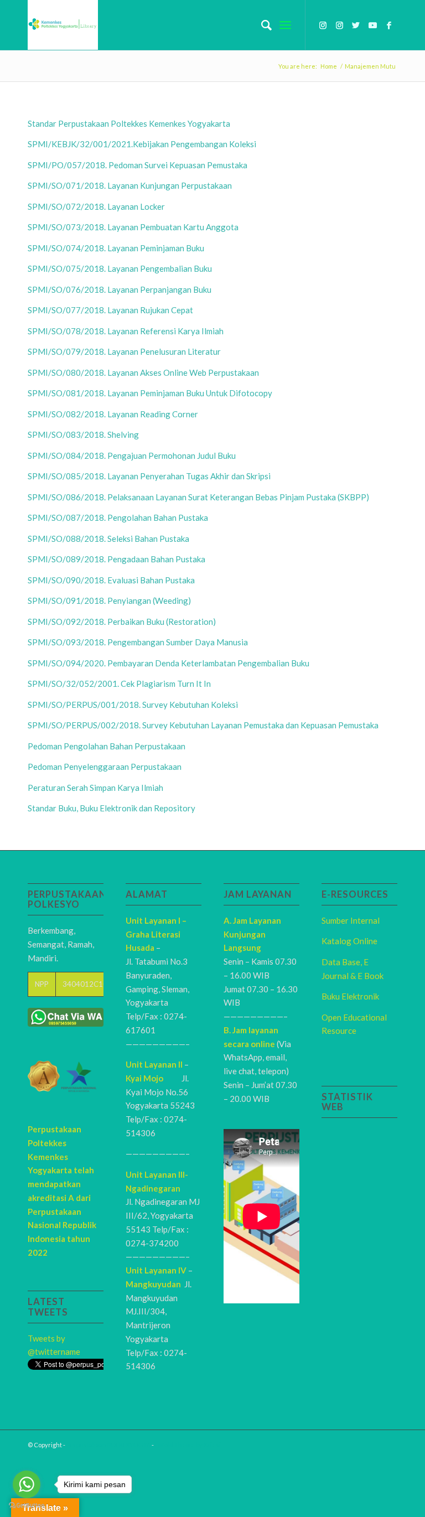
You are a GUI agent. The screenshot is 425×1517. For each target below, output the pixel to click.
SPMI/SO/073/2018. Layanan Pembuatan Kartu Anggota (133, 227)
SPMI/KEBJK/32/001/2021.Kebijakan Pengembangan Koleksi (142, 144)
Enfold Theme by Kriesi (188, 1444)
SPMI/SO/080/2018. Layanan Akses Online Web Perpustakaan (143, 372)
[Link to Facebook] (389, 25)
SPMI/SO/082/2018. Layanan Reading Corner (113, 414)
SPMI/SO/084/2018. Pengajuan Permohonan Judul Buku (132, 455)
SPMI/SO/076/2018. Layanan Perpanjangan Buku (119, 289)
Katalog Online (349, 941)
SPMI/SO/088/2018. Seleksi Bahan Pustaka (108, 538)
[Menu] (285, 25)
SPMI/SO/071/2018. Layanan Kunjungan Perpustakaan (130, 185)
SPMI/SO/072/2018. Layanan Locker (96, 206)
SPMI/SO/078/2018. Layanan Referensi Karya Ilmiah (126, 331)
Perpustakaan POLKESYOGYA (108, 1444)
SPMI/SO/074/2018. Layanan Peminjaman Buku (116, 248)
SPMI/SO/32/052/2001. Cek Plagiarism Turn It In (119, 683)
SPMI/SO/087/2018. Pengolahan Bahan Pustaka (118, 517)
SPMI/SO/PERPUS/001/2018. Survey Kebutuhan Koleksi (133, 705)
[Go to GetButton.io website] (26, 1505)
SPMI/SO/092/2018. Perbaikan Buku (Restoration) (122, 622)
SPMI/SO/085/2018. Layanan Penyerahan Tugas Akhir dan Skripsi (149, 476)
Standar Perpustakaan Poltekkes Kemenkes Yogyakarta (129, 123)
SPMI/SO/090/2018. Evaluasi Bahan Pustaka (111, 580)
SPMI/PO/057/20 (61, 165)
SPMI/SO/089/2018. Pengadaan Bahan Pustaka (116, 559)
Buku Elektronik (350, 996)
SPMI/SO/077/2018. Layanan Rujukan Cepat (110, 310)
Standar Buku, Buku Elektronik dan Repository (111, 808)
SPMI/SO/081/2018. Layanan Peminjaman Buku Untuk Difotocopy (150, 393)
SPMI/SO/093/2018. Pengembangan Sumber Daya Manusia (138, 642)
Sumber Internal (351, 920)
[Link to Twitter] (356, 25)
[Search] (261, 25)
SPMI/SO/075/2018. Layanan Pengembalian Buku (120, 268)
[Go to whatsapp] (26, 1484)
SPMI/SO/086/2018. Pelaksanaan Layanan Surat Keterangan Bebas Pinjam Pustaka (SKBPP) (198, 497)
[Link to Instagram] (322, 25)
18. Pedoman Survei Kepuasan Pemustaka (171, 165)
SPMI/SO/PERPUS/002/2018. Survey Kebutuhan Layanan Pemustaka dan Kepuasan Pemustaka (203, 725)
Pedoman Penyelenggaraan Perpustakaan (105, 767)
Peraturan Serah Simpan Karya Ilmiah (95, 788)
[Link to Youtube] (372, 25)
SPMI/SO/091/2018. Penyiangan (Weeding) (109, 600)
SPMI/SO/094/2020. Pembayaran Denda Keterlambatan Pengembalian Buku (168, 663)
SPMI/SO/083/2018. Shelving (83, 434)
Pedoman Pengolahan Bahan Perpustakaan (106, 746)
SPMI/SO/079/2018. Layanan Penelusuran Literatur (124, 351)
